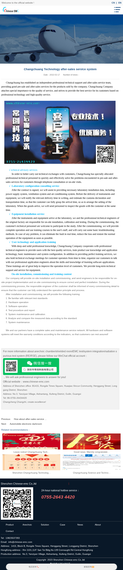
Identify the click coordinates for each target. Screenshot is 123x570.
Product (10, 524)
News (80, 524)
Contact (10, 531)
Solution (45, 524)
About (98, 524)
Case (62, 524)
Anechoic (27, 524)
